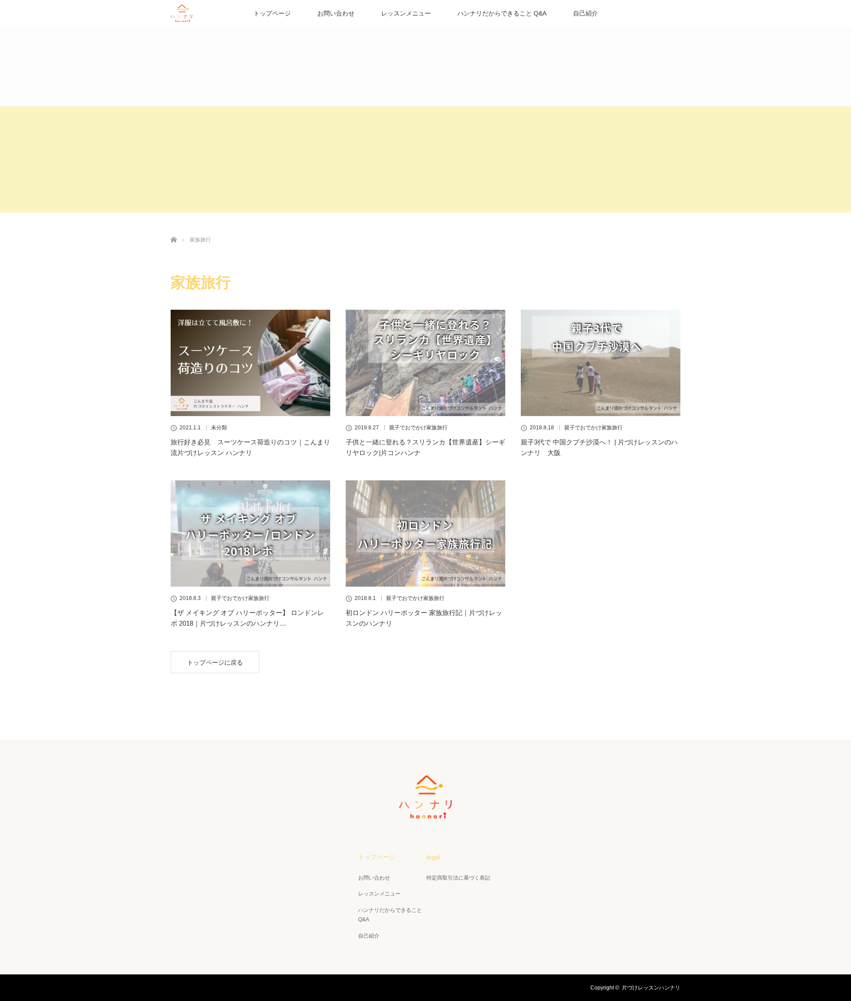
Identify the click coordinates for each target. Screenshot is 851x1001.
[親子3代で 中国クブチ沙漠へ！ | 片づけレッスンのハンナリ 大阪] (600, 363)
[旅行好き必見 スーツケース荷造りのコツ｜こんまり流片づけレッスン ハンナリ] (250, 363)
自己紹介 (585, 13)
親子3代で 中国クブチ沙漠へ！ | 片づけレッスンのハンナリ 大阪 (599, 447)
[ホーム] (173, 229)
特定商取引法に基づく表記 (458, 878)
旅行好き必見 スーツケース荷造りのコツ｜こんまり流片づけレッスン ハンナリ (250, 447)
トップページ (272, 13)
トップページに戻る (215, 662)
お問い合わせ (336, 13)
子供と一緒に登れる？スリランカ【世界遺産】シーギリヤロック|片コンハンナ (425, 447)
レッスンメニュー (406, 13)
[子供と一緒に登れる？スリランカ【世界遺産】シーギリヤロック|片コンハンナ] (425, 363)
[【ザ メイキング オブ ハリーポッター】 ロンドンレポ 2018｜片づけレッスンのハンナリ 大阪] (250, 533)
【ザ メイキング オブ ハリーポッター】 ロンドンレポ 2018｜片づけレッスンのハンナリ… (247, 618)
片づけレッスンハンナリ (651, 988)
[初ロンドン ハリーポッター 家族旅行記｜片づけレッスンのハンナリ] (425, 533)
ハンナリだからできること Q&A (502, 13)
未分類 (219, 427)
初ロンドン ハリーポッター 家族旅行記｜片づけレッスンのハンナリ (424, 618)
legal (433, 857)
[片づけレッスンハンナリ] (425, 812)
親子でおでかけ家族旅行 (418, 427)
